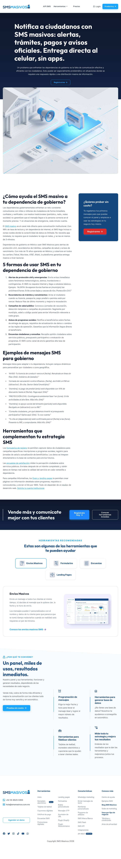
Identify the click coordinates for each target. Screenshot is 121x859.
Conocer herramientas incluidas (105, 514)
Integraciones (83, 830)
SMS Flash (82, 822)
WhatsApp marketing (86, 797)
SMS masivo (10, 226)
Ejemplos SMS (107, 801)
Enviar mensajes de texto (85, 802)
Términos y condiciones (106, 819)
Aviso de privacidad (109, 824)
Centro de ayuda (108, 797)
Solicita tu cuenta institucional (30, 488)
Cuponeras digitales (45, 811)
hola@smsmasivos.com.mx (18, 804)
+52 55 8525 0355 (14, 800)
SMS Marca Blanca (85, 818)
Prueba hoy (110, 6)
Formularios (62, 801)
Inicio (39, 797)
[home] (16, 7)
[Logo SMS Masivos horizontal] (16, 792)
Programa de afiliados (83, 813)
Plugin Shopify (63, 820)
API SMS (47, 6)
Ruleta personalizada (63, 806)
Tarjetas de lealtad (44, 807)
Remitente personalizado (83, 808)
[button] (61, 6)
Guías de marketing (109, 809)
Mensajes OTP (63, 811)
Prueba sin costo (16, 708)
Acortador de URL (63, 815)
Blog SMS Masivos (109, 805)
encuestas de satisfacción (18, 463)
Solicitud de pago (44, 814)
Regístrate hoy (79, 514)
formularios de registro (17, 448)
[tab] (31, 563)
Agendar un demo (16, 820)
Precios (76, 6)
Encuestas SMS (43, 818)
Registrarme (60, 82)
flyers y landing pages (42, 478)
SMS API (81, 826)
